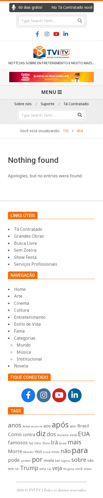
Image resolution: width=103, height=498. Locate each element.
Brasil (83, 426)
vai (49, 469)
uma (42, 469)
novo (55, 452)
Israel (63, 443)
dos (51, 434)
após (60, 424)
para (80, 450)
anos (14, 425)
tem (11, 469)
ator (73, 426)
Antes (26, 426)
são (90, 460)
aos (47, 426)
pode (14, 459)
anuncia (36, 426)
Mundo (28, 452)
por (37, 459)
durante (63, 435)
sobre (78, 459)
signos (65, 461)
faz (31, 443)
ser (57, 460)
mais (74, 442)
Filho (37, 443)
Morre (15, 451)
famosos (18, 442)
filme (46, 443)
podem (26, 461)
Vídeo (88, 469)
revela (49, 460)
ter (17, 469)
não (65, 451)
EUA (84, 433)
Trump (29, 468)
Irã (54, 442)
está (73, 434)
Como (15, 434)
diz (41, 433)
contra (29, 434)
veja (57, 468)
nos (38, 451)
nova (46, 452)
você (79, 469)
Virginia (68, 469)
